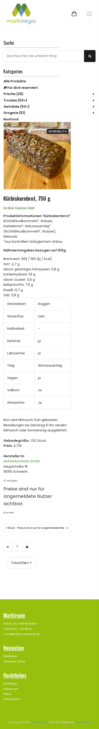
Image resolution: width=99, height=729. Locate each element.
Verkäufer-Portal (14, 661)
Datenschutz (11, 699)
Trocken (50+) (15, 100)
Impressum (10, 689)
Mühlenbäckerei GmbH (21, 461)
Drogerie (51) (14, 113)
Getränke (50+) (16, 106)
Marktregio (10, 683)
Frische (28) (13, 94)
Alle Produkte (14, 81)
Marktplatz (10, 656)
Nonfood (10, 119)
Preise (7, 694)
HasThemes (39, 722)
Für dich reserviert (22, 87)
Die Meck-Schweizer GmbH (19, 208)
